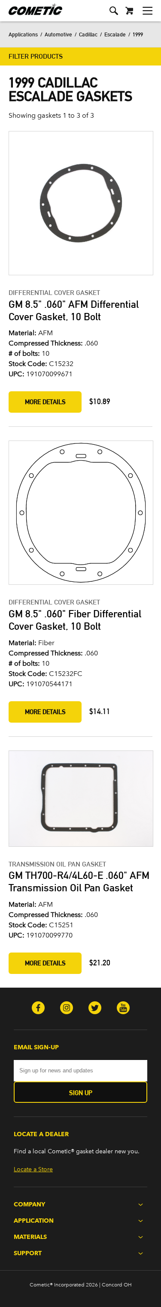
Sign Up (80, 1093)
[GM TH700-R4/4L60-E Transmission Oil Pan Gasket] (80, 799)
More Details (45, 402)
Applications (23, 34)
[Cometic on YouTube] (123, 1008)
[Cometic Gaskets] (31, 14)
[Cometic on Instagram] (66, 1008)
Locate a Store (33, 1169)
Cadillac (88, 34)
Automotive (58, 34)
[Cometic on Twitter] (94, 1008)
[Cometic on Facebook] (38, 1008)
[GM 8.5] (80, 204)
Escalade (115, 34)
